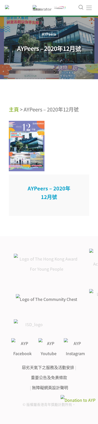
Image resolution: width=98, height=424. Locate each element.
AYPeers (49, 34)
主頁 (14, 109)
